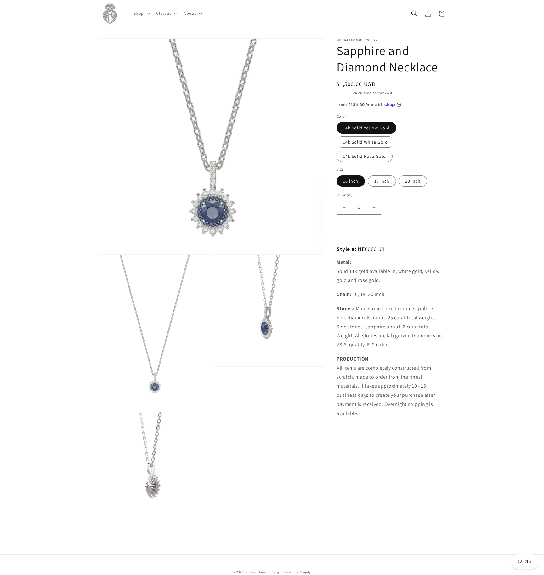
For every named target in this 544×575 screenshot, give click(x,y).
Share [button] (349, 429)
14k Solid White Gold (365, 142)
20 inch (413, 181)
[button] (141, 13)
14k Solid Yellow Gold (366, 128)
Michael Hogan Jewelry (262, 572)
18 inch (381, 181)
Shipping (345, 92)
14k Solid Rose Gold (364, 156)
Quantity (344, 195)
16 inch (350, 181)
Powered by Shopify (296, 572)
